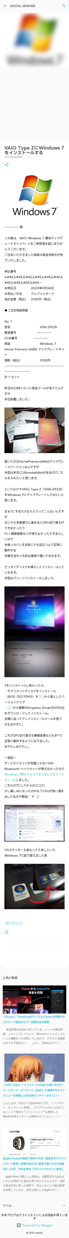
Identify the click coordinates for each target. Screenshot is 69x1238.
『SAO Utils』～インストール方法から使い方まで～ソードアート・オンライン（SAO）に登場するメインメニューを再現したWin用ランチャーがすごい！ (34, 1090)
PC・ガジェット (14, 923)
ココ (41, 696)
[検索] (64, 5)
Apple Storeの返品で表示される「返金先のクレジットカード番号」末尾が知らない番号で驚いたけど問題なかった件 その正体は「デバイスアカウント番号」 (34, 1163)
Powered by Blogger (37, 1225)
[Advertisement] (34, 104)
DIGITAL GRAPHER (22, 6)
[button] (6, 164)
